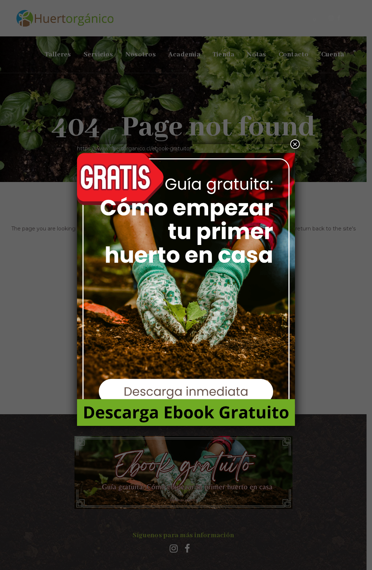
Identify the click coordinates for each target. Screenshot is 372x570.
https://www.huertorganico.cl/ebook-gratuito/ (134, 148)
